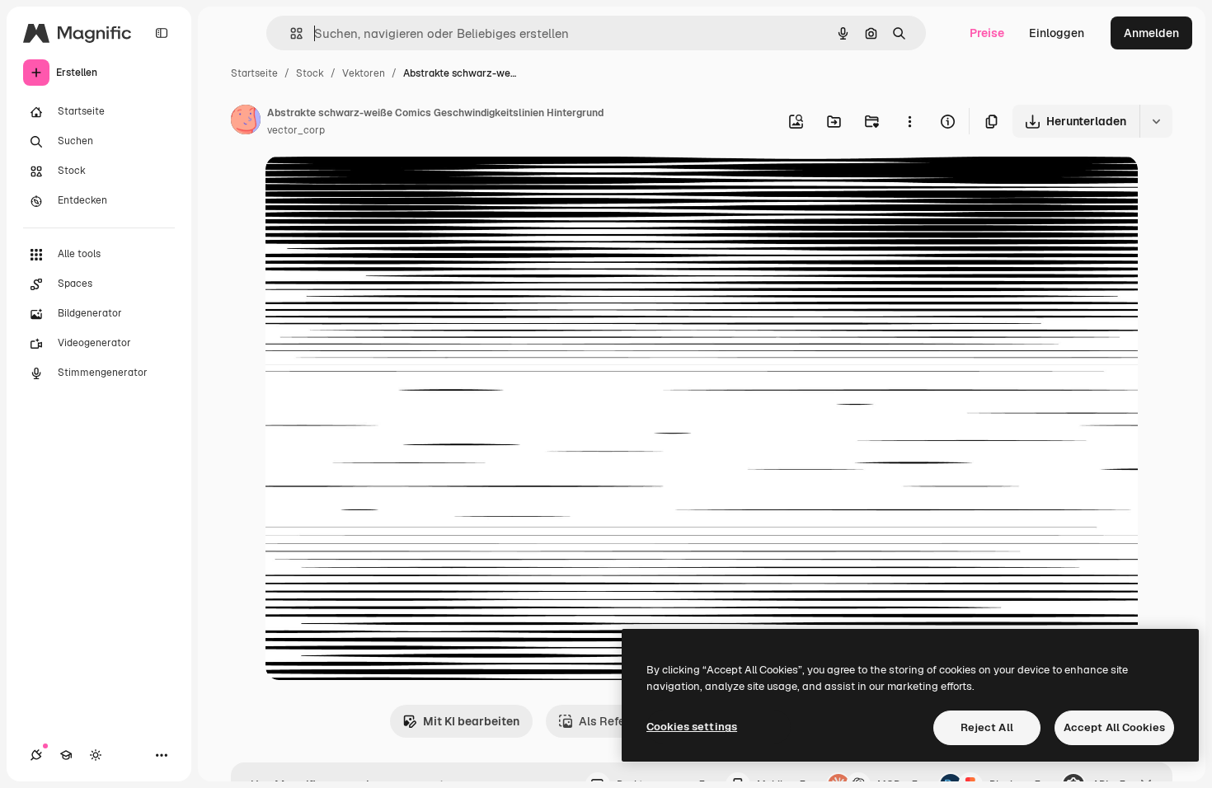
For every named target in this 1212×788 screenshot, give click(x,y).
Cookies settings (691, 727)
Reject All (987, 727)
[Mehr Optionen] (909, 121)
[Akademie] (66, 755)
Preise (987, 33)
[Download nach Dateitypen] (1155, 121)
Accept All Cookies (1114, 727)
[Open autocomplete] (289, 33)
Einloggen (1056, 33)
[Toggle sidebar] (161, 33)
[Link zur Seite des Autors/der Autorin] (246, 122)
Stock (310, 73)
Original (371, 187)
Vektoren (363, 73)
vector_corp (296, 130)
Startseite (254, 73)
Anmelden (1151, 33)
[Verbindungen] (36, 755)
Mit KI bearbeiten (471, 721)
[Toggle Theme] (95, 755)
